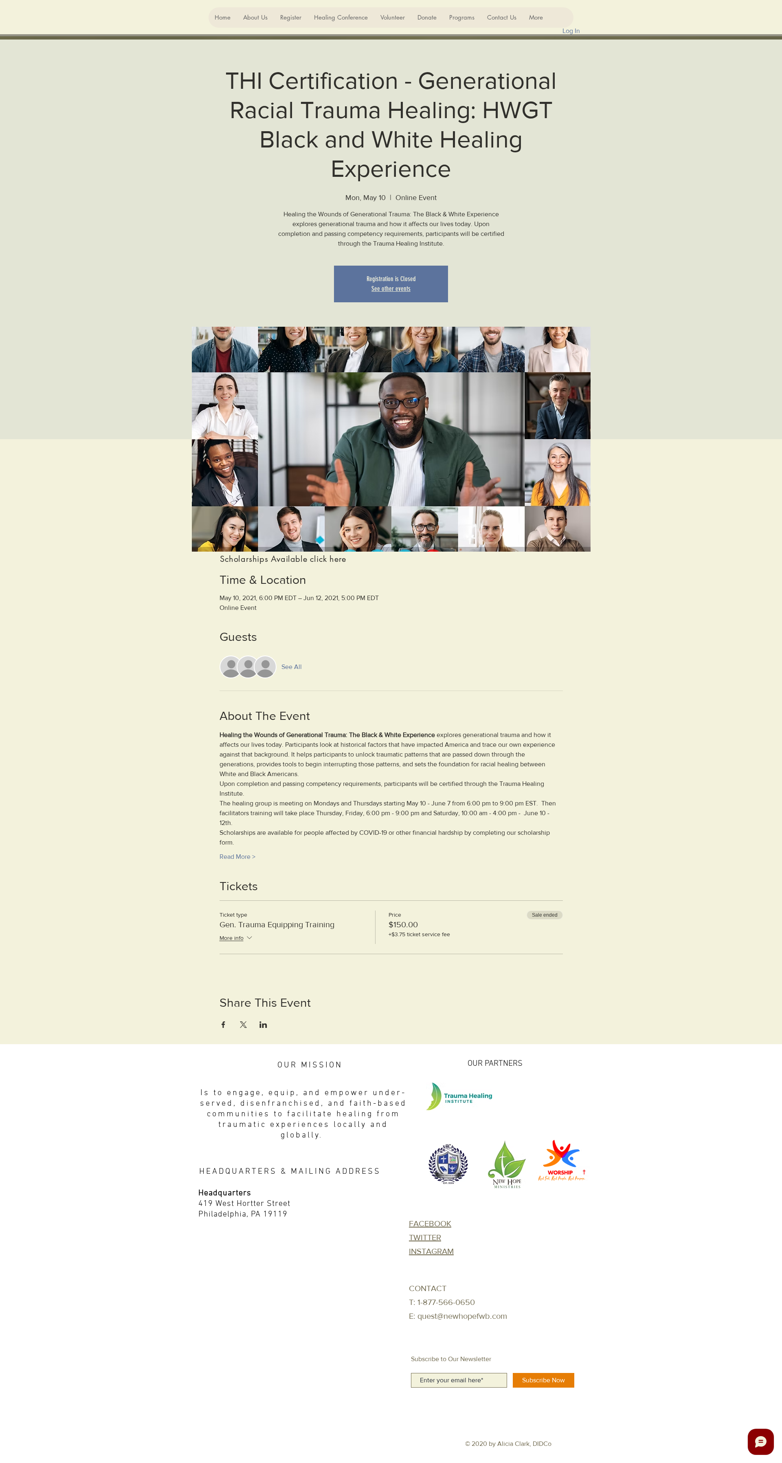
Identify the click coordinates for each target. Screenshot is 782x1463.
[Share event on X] (243, 1024)
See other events (391, 289)
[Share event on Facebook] (223, 1024)
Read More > (237, 856)
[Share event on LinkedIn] (263, 1024)
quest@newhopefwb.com (462, 1315)
